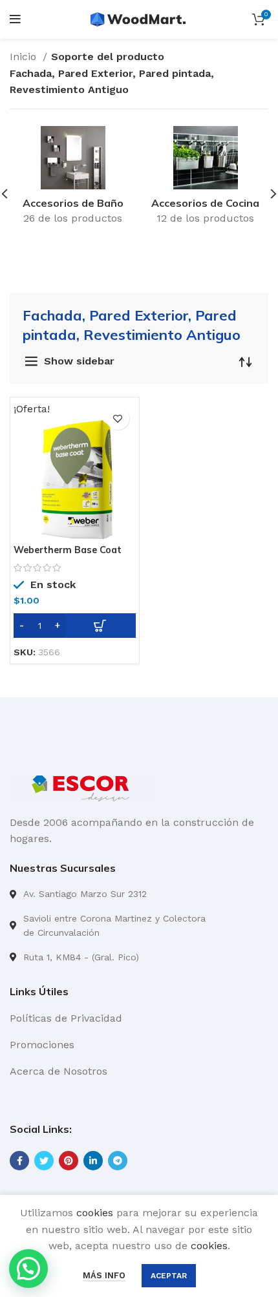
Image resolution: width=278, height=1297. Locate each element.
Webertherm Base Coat (68, 550)
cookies (94, 1213)
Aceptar (169, 1275)
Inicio (24, 56)
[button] (75, 625)
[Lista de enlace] (139, 894)
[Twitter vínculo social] (44, 1160)
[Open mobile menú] (15, 19)
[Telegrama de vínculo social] (117, 1160)
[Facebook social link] (19, 1160)
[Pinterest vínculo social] (68, 1160)
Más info (104, 1275)
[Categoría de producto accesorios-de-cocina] (205, 179)
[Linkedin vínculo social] (93, 1160)
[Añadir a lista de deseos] (118, 418)
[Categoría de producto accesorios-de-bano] (73, 179)
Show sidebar (79, 361)
